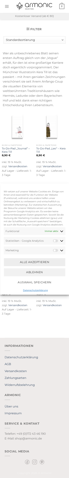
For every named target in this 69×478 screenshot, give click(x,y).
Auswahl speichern (34, 282)
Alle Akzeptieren (34, 262)
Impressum (13, 413)
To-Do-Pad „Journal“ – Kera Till (16, 150)
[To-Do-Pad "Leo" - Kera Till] (51, 126)
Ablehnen (34, 272)
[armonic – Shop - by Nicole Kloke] (34, 6)
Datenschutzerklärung (35, 290)
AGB (8, 364)
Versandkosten (17, 166)
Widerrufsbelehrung (20, 385)
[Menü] (7, 6)
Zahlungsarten (15, 378)
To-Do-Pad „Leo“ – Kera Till (51, 150)
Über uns (11, 406)
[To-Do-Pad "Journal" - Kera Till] (17, 126)
